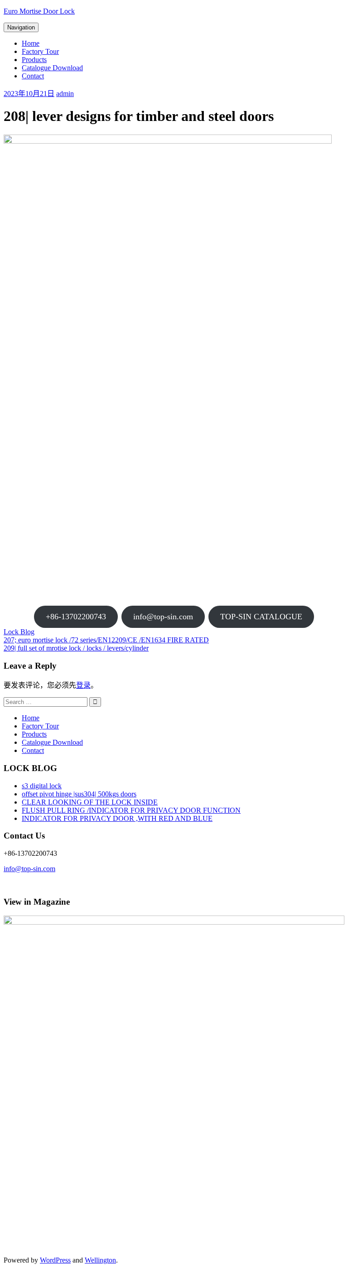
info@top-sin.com (163, 616)
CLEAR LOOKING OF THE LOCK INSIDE (90, 802)
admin (65, 93)
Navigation (21, 27)
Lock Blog (19, 632)
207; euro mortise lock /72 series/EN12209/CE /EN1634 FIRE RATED (106, 640)
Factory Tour (40, 51)
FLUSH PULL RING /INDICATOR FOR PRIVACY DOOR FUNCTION (131, 810)
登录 (83, 685)
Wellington (100, 1260)
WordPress (55, 1260)
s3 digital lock (42, 786)
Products (34, 59)
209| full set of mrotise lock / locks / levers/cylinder (76, 648)
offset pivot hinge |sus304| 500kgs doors (79, 794)
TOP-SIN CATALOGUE (261, 616)
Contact (33, 76)
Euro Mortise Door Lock (39, 11)
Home (30, 43)
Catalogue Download (52, 68)
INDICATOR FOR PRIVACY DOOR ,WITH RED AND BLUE (117, 818)
